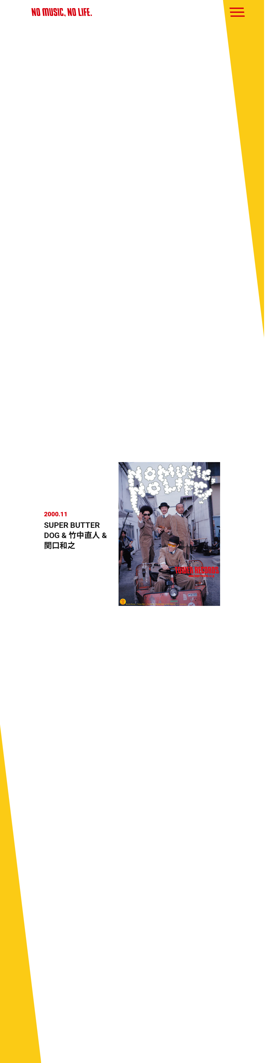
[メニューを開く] (237, 12)
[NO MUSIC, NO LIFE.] (61, 12)
